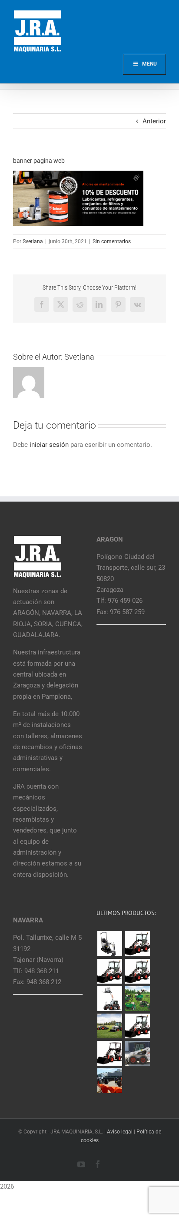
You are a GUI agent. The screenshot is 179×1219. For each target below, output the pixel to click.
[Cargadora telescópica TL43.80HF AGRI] (109, 1080)
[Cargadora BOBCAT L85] (109, 971)
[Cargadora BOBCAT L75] (137, 971)
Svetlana (33, 241)
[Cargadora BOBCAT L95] (137, 943)
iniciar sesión (50, 445)
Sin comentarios (112, 241)
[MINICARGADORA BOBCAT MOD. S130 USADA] (137, 1053)
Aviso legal (120, 1132)
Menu (149, 64)
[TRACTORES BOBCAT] (109, 1026)
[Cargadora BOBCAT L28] (137, 1026)
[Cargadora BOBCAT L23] (109, 1053)
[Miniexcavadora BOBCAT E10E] (109, 944)
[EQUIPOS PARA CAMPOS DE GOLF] (137, 998)
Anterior (154, 121)
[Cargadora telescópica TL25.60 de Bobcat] (109, 998)
